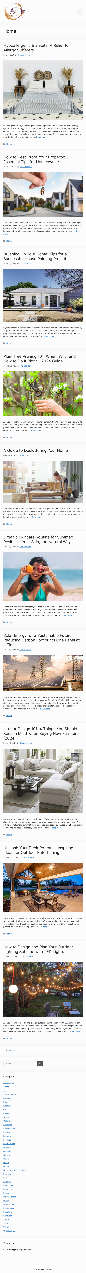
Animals (7, 1087)
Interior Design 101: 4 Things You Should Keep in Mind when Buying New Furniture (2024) (41, 733)
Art (4, 1090)
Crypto (6, 1117)
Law (5, 1178)
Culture (6, 1121)
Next (12, 1050)
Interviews (8, 1174)
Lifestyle (7, 1182)
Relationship (8, 1208)
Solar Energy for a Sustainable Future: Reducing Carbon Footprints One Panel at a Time (41, 640)
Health (6, 1163)
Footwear (7, 1147)
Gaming (6, 1155)
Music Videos (9, 1204)
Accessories (8, 1083)
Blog (5, 1102)
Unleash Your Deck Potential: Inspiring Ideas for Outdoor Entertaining (38, 850)
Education (7, 1125)
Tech (5, 1223)
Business (7, 1106)
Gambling (7, 1151)
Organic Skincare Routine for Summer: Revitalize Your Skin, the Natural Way (38, 539)
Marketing (7, 1189)
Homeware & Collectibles (14, 1170)
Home (9, 144)
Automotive (8, 1098)
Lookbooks (8, 1185)
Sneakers (7, 1216)
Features (7, 1140)
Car (4, 1109)
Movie (6, 1193)
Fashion (6, 1132)
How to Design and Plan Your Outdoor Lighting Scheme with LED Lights (38, 949)
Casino (6, 1113)
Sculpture (7, 1212)
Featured (7, 1136)
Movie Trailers (9, 1197)
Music (6, 1200)
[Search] (40, 1063)
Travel (6, 1227)
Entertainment (9, 1128)
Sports (6, 1219)
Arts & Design (9, 1094)
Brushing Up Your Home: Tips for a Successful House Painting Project (35, 256)
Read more (41, 137)
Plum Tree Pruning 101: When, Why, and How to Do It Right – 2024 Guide (39, 358)
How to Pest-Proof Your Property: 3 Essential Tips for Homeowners (36, 159)
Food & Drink (9, 1144)
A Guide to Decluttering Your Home (35, 450)
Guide (6, 1159)
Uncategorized (10, 1231)
